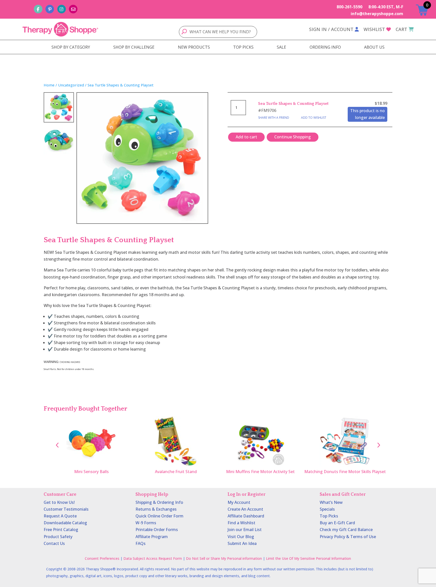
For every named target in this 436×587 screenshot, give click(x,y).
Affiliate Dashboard (246, 516)
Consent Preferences (102, 558)
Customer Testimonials (66, 509)
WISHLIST (374, 29)
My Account (239, 502)
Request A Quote (60, 516)
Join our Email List (245, 529)
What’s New (331, 502)
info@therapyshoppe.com (377, 13)
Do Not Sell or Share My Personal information (224, 558)
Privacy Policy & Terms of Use (348, 536)
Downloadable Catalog (65, 523)
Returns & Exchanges (156, 509)
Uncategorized (71, 84)
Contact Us (54, 543)
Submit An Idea (242, 543)
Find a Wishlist (241, 523)
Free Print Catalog (61, 529)
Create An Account (245, 509)
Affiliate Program (151, 536)
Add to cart (246, 137)
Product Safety (58, 536)
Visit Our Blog (241, 536)
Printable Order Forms (156, 529)
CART (401, 29)
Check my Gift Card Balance (346, 529)
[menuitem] (71, 47)
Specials (327, 509)
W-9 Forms (145, 523)
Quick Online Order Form (159, 516)
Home (49, 84)
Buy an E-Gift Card (337, 523)
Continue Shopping (292, 137)
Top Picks (329, 516)
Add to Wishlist (313, 117)
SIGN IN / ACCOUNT (331, 29)
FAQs (140, 543)
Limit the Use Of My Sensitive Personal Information (308, 558)
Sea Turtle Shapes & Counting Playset (293, 103)
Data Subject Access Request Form (152, 558)
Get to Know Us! (59, 502)
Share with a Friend (273, 117)
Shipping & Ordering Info (159, 502)
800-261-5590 (349, 7)
